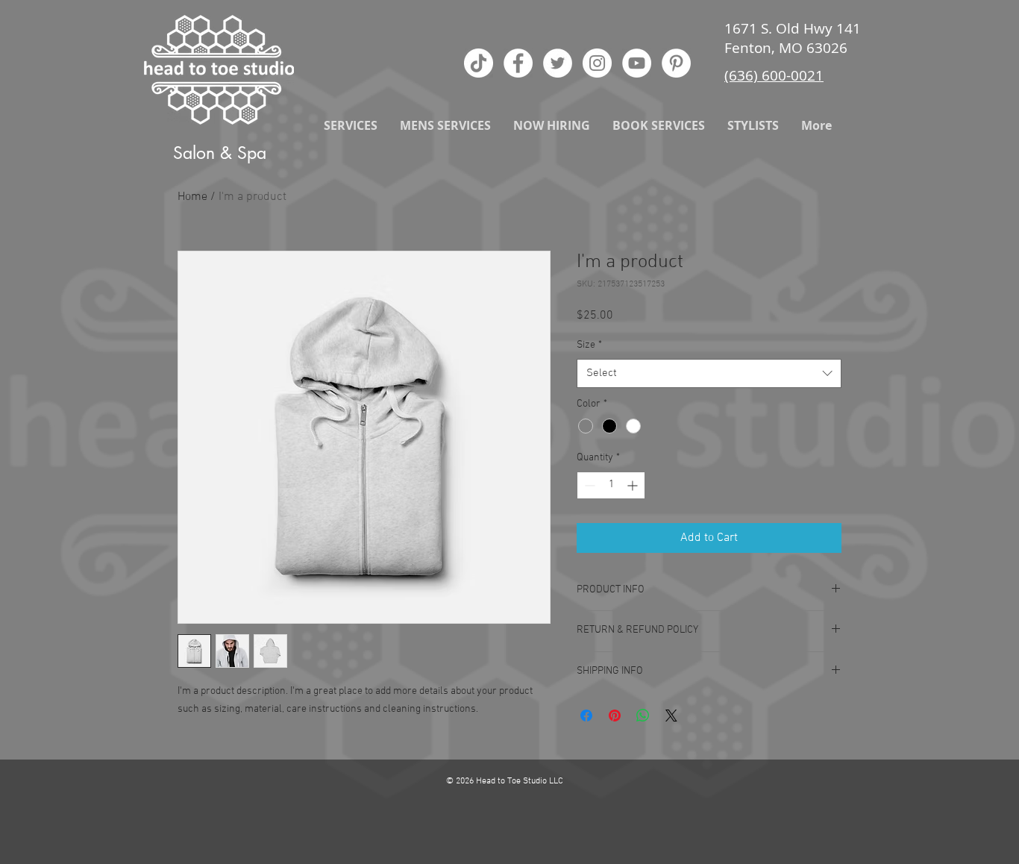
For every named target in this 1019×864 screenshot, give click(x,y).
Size (589, 345)
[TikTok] (478, 63)
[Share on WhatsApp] (643, 715)
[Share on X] (671, 715)
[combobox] (709, 373)
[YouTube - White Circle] (636, 63)
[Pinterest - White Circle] (676, 63)
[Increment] (633, 485)
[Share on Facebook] (586, 715)
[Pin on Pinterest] (615, 715)
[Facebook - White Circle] (518, 63)
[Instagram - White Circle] (597, 63)
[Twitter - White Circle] (557, 63)
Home (192, 197)
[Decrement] (588, 485)
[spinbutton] (611, 485)
